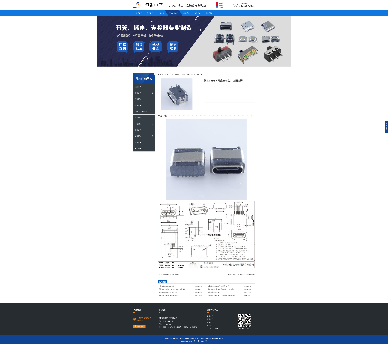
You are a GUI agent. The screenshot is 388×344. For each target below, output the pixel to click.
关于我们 (150, 13)
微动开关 (138, 130)
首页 (168, 75)
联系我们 (209, 13)
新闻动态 (186, 13)
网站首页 (139, 13)
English (221, 7)
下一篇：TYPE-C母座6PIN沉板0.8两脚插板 (241, 274)
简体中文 (222, 3)
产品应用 (161, 13)
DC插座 (138, 124)
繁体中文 (222, 5)
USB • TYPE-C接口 (142, 111)
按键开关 (138, 99)
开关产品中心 (173, 13)
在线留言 (198, 13)
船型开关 (138, 148)
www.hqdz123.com (187, 341)
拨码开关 (138, 136)
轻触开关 (138, 87)
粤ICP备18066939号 (200, 341)
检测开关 (138, 142)
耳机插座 (138, 117)
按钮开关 (138, 105)
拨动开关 (138, 93)
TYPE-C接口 (199, 75)
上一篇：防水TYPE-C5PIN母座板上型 (169, 274)
